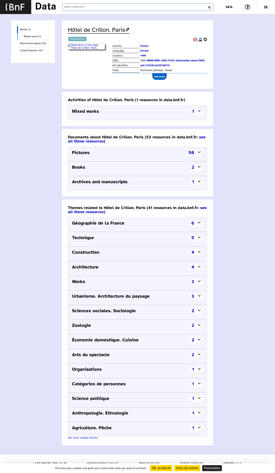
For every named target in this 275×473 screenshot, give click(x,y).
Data (45, 7)
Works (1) (25, 29)
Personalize (212, 468)
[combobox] (138, 7)
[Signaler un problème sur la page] (127, 30)
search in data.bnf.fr (74, 6)
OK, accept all (161, 468)
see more (159, 76)
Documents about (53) (33, 43)
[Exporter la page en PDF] (195, 40)
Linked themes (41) (31, 50)
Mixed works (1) (32, 36)
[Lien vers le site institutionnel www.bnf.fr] (15, 7)
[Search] (209, 6)
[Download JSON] (205, 40)
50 (191, 152)
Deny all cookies (187, 468)
